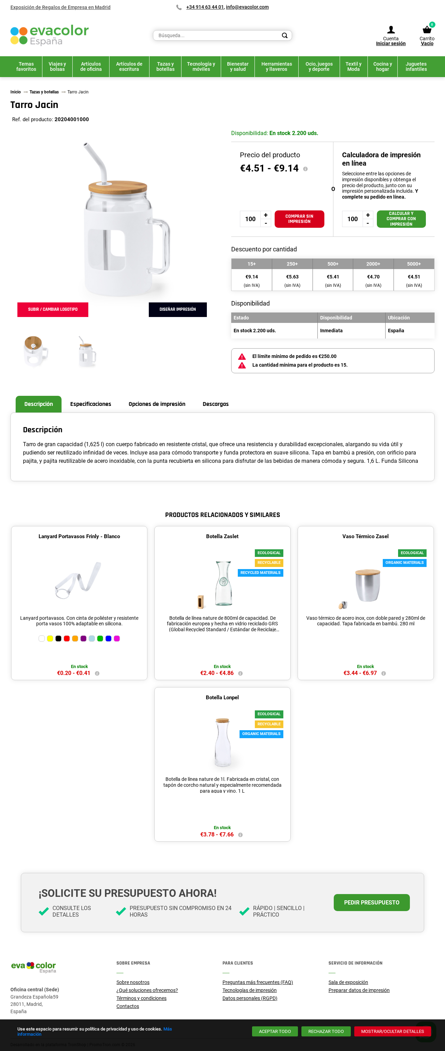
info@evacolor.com (247, 7)
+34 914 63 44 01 (205, 7)
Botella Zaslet (222, 536)
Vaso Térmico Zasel (365, 536)
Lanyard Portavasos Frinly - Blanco (79, 536)
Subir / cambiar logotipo (53, 309)
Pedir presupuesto (371, 902)
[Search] (284, 35)
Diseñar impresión (178, 309)
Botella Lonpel (222, 697)
